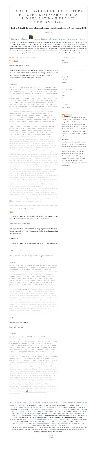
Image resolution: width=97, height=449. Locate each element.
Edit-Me (64, 80)
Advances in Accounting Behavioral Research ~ (40, 419)
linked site (43, 404)
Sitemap (50, 435)
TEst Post (65, 92)
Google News (66, 77)
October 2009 (66, 108)
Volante (65, 62)
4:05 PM (30, 336)
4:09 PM (30, 265)
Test (63, 98)
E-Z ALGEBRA (66, 421)
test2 (63, 95)
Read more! (13, 84)
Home (51, 437)
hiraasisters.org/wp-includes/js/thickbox (51, 423)
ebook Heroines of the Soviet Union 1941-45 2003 (48, 409)
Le (63, 411)
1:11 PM (27, 87)
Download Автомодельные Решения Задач (27, 415)
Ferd (63, 60)
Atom (67, 142)
